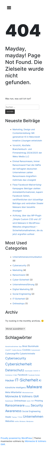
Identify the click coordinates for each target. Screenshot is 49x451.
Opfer (29, 401)
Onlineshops (19, 303)
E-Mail (15, 375)
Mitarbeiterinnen (27, 392)
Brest (24, 346)
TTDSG (20, 417)
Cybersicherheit (18, 364)
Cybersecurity (19, 265)
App (20, 346)
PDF (32, 401)
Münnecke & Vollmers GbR (22, 396)
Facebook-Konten (34, 375)
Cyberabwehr (35, 350)
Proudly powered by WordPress (17, 438)
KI (40, 380)
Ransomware (19, 275)
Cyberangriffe (12, 353)
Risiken (27, 406)
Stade (8, 417)
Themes (14, 417)
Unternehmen (33, 416)
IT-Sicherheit (19, 298)
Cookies (26, 350)
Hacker (9, 380)
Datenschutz (14, 370)
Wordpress (29, 421)
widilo (17, 421)
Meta (7, 392)
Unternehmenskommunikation (27, 257)
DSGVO (35, 371)
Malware (34, 387)
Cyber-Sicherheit (21, 279)
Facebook (23, 374)
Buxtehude (33, 346)
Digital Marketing (21, 289)
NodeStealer (9, 401)
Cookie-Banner (17, 350)
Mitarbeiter (16, 392)
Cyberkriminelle (27, 353)
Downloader (29, 371)
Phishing (39, 400)
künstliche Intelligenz (15, 387)
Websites (9, 421)
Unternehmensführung (23, 284)
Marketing (17, 270)
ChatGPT (8, 350)
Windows (22, 421)
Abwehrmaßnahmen (11, 346)
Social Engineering (22, 294)
